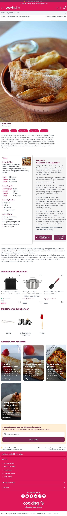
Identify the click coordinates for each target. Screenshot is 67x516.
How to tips (8, 470)
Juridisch (32, 513)
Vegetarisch (34, 131)
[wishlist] (57, 8)
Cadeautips (8, 477)
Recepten (5, 131)
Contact (56, 513)
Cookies (49, 513)
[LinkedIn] (35, 496)
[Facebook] (31, 496)
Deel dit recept (61, 237)
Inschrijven (33, 439)
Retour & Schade (9, 467)
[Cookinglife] (29, 8)
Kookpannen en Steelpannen (25, 334)
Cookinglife (8, 513)
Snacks (14, 131)
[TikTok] (40, 496)
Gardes (8, 333)
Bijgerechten (23, 131)
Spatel (42, 333)
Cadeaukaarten (9, 473)
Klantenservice (9, 463)
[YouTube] (27, 496)
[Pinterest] (44, 496)
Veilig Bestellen (41, 513)
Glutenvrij (44, 131)
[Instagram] (23, 496)
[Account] (60, 8)
